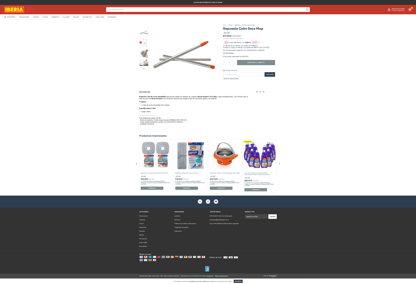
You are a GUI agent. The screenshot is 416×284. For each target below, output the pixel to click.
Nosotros (177, 220)
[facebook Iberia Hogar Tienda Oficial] (208, 201)
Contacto (177, 216)
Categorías (11, 17)
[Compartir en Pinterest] (263, 92)
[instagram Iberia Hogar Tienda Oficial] (200, 201)
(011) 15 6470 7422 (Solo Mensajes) (221, 216)
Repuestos (237, 25)
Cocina (45, 17)
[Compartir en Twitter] (260, 92)
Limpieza (36, 17)
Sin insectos (87, 17)
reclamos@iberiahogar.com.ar (219, 220)
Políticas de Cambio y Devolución (185, 223)
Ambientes (55, 17)
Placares (66, 17)
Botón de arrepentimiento (221, 276)
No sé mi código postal (230, 78)
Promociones (24, 17)
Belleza (76, 17)
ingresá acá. (210, 276)
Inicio (224, 25)
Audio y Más (100, 17)
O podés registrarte (398, 10)
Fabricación (178, 231)
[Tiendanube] (270, 276)
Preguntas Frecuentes (181, 227)
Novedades (112, 17)
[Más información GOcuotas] (255, 42)
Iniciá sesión (400, 9)
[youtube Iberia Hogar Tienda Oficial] (216, 201)
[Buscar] (307, 10)
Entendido (238, 281)
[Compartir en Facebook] (257, 92)
